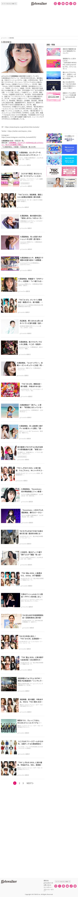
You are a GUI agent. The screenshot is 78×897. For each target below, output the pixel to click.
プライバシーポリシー (49, 889)
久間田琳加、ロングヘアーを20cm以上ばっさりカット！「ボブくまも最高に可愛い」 (22, 144)
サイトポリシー (48, 887)
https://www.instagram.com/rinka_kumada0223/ (19, 137)
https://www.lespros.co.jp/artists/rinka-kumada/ (22, 127)
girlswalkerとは (48, 882)
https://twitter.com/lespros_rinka (19, 131)
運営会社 (46, 880)
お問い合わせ (47, 885)
